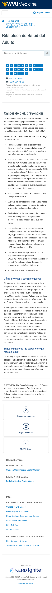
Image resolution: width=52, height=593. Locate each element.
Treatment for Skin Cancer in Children (22, 545)
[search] (23, 53)
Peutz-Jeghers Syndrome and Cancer (22, 516)
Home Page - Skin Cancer (17, 511)
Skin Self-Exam (13, 525)
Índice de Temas (15, 78)
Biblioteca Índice (16, 82)
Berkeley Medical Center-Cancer (20, 481)
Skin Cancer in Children (16, 540)
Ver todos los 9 (12, 529)
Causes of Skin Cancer (16, 506)
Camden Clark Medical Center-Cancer (23, 469)
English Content (43, 12)
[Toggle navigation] (5, 12)
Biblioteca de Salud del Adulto (20, 25)
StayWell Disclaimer (26, 583)
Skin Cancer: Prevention (16, 520)
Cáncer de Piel (13, 26)
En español (13, 20)
